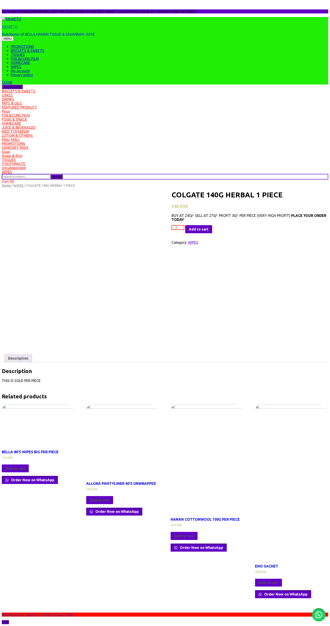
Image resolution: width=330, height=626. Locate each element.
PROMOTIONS (22, 47)
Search (56, 176)
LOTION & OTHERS (17, 136)
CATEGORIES (12, 87)
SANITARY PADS (15, 148)
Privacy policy (22, 75)
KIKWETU (10, 27)
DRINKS (8, 99)
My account (20, 71)
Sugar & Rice (12, 156)
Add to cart (199, 229)
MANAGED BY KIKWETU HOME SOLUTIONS (37, 615)
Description (18, 358)
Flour (6, 111)
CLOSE (7, 82)
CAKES (7, 95)
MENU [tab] (8, 38)
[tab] (18, 358)
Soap (6, 152)
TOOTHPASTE (13, 164)
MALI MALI (10, 140)
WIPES (16, 67)
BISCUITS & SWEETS (27, 51)
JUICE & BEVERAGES (18, 127)
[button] (319, 615)
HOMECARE (20, 63)
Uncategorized (14, 168)
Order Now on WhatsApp (32, 480)
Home (6, 185)
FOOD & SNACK (14, 119)
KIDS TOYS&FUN (15, 132)
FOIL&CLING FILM (25, 59)
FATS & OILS (12, 103)
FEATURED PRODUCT (19, 107)
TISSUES (18, 55)
